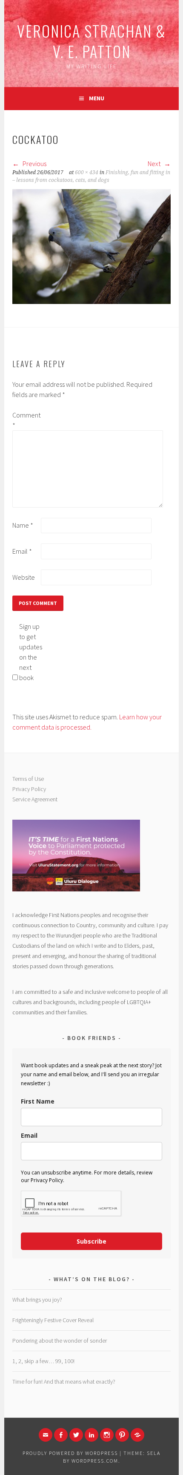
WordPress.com (94, 1460)
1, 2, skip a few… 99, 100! (43, 1361)
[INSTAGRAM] (107, 1435)
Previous (33, 163)
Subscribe (91, 1241)
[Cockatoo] (91, 301)
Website (23, 577)
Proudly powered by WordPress (70, 1453)
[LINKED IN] (91, 1435)
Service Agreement (34, 799)
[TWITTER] (76, 1435)
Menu (96, 98)
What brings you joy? (37, 1299)
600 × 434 (86, 172)
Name (22, 525)
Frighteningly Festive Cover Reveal (53, 1320)
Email (22, 551)
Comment (26, 420)
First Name (37, 1101)
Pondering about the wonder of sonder (59, 1340)
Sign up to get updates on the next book (30, 652)
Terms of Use (28, 779)
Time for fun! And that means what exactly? (63, 1381)
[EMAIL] (45, 1435)
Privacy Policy (29, 789)
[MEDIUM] (137, 1435)
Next (155, 163)
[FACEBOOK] (61, 1435)
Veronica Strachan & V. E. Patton (91, 40)
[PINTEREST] (122, 1435)
